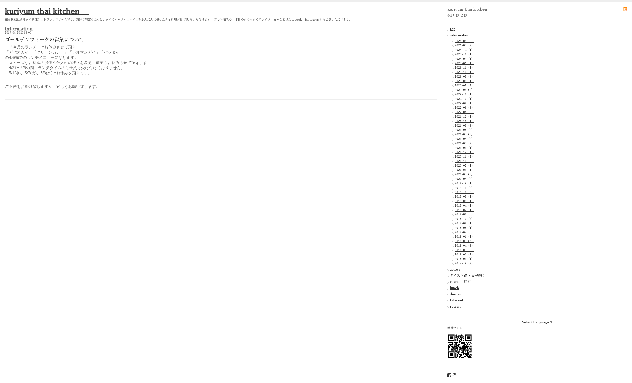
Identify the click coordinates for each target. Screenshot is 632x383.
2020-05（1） (464, 174)
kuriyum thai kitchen (47, 11)
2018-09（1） (464, 223)
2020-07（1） (464, 165)
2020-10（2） (464, 161)
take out (456, 300)
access (455, 269)
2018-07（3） (464, 232)
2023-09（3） (464, 76)
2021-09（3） (464, 125)
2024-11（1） (464, 54)
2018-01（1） (464, 258)
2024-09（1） (464, 58)
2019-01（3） (464, 214)
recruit (455, 306)
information (460, 35)
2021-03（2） (464, 143)
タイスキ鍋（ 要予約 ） (468, 275)
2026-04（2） (464, 45)
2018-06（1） (464, 236)
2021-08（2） (464, 129)
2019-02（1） (464, 210)
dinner (455, 294)
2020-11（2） (464, 156)
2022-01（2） (464, 112)
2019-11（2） (464, 187)
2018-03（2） (464, 250)
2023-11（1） (464, 67)
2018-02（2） (464, 254)
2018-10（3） (464, 218)
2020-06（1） (464, 170)
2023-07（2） (464, 85)
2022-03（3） (464, 107)
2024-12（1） (464, 49)
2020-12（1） (464, 152)
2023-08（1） (464, 81)
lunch (454, 288)
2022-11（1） (464, 94)
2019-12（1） (464, 183)
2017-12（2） (464, 263)
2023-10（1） (464, 72)
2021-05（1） (464, 134)
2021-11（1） (464, 121)
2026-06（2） (464, 41)
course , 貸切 (460, 281)
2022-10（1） (464, 98)
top (452, 29)
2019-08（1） (464, 201)
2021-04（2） (464, 138)
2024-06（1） (464, 63)
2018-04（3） (464, 245)
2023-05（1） (464, 89)
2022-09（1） (464, 103)
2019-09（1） (464, 196)
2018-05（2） (464, 241)
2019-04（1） (464, 205)
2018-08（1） (464, 227)
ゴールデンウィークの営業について (44, 39)
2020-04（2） (464, 178)
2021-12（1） (464, 116)
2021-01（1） (464, 147)
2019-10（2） (464, 192)
